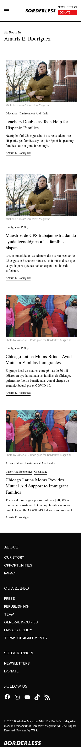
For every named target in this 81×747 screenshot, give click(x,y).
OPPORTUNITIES (18, 565)
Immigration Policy (17, 227)
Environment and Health (34, 113)
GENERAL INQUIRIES (21, 622)
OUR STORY (14, 557)
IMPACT (10, 573)
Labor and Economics (19, 471)
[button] (6, 11)
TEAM (9, 614)
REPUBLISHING (16, 606)
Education (11, 113)
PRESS (9, 598)
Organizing (40, 471)
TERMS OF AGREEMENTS (25, 638)
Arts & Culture (14, 463)
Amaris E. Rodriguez (18, 153)
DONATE (11, 671)
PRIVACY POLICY (18, 630)
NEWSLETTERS (17, 663)
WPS (34, 730)
